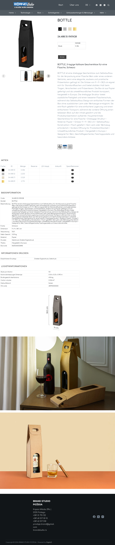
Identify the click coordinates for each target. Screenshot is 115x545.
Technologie (25, 13)
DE (86, 5)
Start (60, 5)
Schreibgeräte (53, 13)
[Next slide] (48, 76)
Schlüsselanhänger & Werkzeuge (79, 13)
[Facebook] (96, 5)
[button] (26, 76)
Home (11, 13)
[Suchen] (108, 5)
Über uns (74, 5)
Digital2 (49, 542)
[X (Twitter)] (100, 5)
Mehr (102, 13)
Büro (39, 13)
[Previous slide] (3, 76)
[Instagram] (104, 5)
